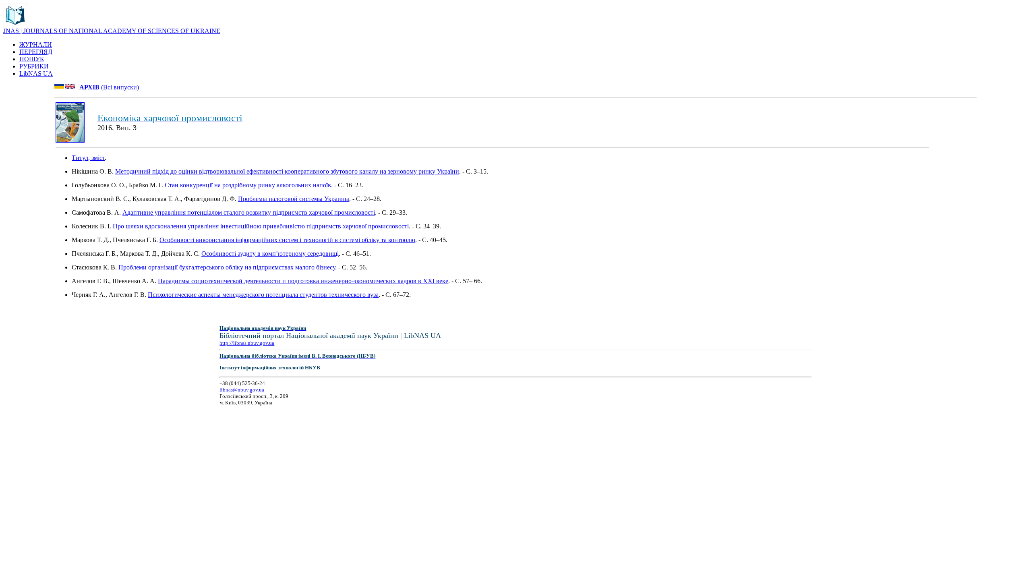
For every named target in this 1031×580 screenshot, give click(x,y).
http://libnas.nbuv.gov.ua (246, 343)
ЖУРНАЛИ (35, 44)
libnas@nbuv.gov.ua (241, 390)
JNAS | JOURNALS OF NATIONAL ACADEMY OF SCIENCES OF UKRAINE (111, 30)
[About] (15, 25)
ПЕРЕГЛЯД (35, 51)
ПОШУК (31, 59)
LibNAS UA (36, 73)
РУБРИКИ (34, 66)
